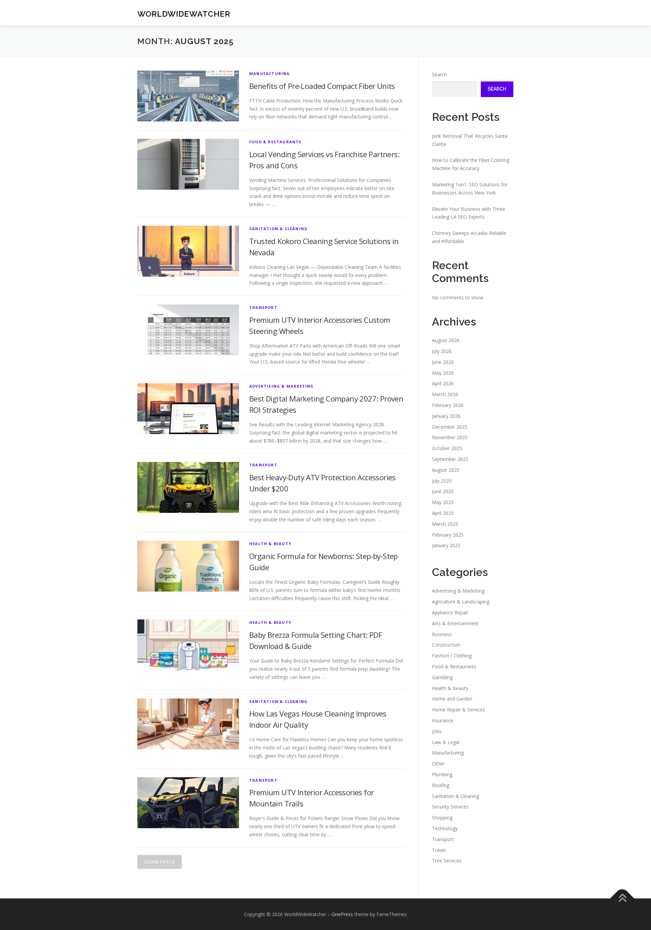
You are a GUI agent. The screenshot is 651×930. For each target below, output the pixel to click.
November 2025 (450, 437)
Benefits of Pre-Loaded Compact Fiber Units (322, 86)
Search (439, 74)
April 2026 (443, 383)
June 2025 (443, 491)
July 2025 (442, 481)
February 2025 (447, 535)
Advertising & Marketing (281, 386)
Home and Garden (452, 698)
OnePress (342, 914)
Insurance (442, 720)
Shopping (442, 817)
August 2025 (445, 470)
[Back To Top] (622, 898)
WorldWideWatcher (183, 13)
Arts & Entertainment (455, 623)
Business (442, 634)
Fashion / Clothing (452, 655)
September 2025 (450, 459)
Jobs (436, 731)
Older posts (159, 862)
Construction (446, 644)
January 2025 (446, 545)
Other (438, 763)
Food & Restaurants (275, 141)
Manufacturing (269, 73)
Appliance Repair (450, 612)
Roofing (440, 785)
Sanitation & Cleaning (278, 228)
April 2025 (443, 513)
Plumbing (442, 774)
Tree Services (446, 860)
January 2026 (446, 416)
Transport (263, 307)
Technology (445, 828)
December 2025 (449, 427)
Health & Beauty (270, 543)
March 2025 (445, 524)
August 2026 (445, 340)
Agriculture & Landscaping (460, 601)
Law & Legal (445, 742)
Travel (439, 850)
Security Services (450, 806)
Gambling (442, 677)
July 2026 (442, 351)
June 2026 (443, 362)
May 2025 (443, 502)
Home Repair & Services (458, 709)
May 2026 (443, 373)
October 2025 (447, 448)
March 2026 (445, 394)
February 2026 (447, 405)
